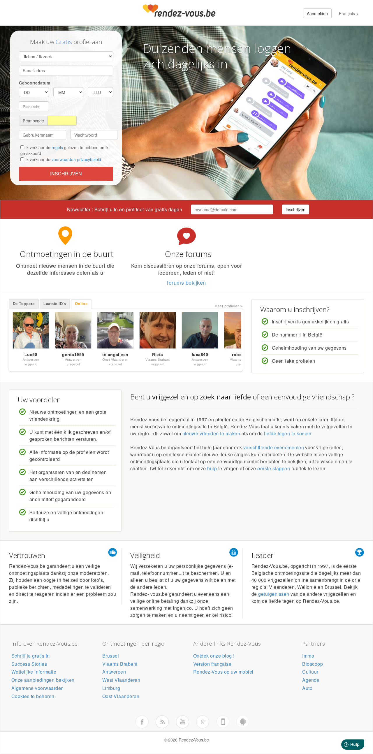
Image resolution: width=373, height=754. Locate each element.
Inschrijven (66, 173)
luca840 (200, 354)
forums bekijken (186, 282)
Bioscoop (312, 663)
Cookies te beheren (32, 696)
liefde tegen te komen (287, 433)
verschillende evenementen (273, 447)
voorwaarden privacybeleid (76, 159)
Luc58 (30, 354)
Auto (307, 688)
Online (81, 304)
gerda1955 (73, 354)
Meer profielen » (228, 306)
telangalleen (115, 354)
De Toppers (24, 304)
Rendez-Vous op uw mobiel (223, 671)
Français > (348, 13)
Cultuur (310, 671)
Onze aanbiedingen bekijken (42, 680)
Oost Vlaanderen (120, 696)
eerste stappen (273, 468)
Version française (212, 663)
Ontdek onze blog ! (214, 655)
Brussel (110, 655)
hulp (212, 468)
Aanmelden (317, 13)
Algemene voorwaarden (37, 688)
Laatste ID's (54, 304)
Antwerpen (114, 671)
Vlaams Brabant (120, 663)
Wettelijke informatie (33, 671)
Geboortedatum (34, 83)
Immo (308, 655)
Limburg (111, 688)
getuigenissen (273, 594)
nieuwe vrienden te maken (211, 433)
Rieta (157, 354)
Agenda (310, 680)
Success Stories (29, 663)
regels (57, 147)
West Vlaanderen (121, 680)
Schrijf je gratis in (30, 655)
